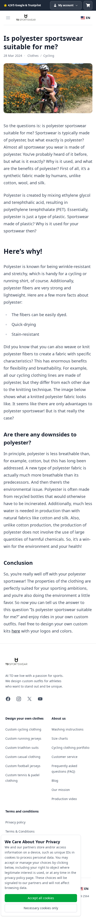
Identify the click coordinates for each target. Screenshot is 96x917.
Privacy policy (15, 822)
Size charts (60, 738)
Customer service (64, 757)
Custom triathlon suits (22, 747)
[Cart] (87, 5)
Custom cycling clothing (23, 729)
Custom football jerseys (22, 766)
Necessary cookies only (41, 908)
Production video (64, 799)
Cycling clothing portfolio (70, 747)
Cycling (48, 55)
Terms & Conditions (20, 831)
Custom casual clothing (22, 757)
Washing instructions (67, 729)
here (16, 631)
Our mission (61, 790)
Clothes (33, 55)
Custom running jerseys (23, 738)
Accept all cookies (41, 898)
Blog (55, 780)
